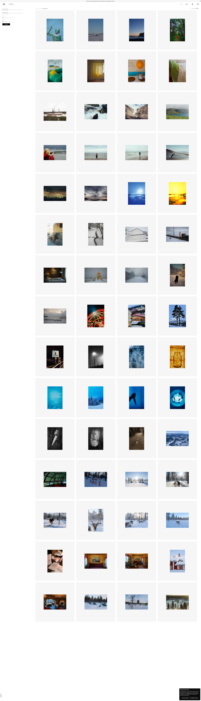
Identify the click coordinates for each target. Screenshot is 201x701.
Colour (6, 21)
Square (6, 17)
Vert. (10, 17)
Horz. (13, 17)
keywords (5, 10)
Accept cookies (185, 697)
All (3, 17)
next (197, 8)
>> (195, 8)
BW (9, 21)
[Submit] (181, 4)
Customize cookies (193, 697)
